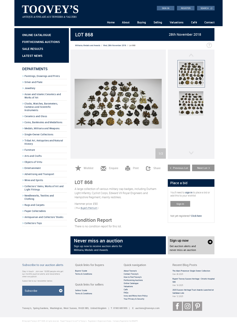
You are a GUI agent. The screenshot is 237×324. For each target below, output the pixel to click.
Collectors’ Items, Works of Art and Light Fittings (44, 188)
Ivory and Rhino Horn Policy (136, 295)
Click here (196, 215)
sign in (188, 192)
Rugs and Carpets (34, 205)
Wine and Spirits (33, 180)
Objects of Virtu (33, 162)
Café (194, 22)
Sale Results (32, 49)
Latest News (32, 56)
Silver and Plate (33, 82)
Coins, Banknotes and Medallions (43, 122)
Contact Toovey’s (131, 274)
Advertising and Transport (39, 174)
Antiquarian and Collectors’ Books (43, 217)
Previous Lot (180, 168)
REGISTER (186, 8)
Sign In (180, 203)
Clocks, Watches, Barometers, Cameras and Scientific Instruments (41, 107)
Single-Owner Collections (38, 134)
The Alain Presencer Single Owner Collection (191, 270)
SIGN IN (165, 8)
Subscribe (31, 291)
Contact (209, 22)
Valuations (177, 22)
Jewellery (29, 88)
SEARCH (207, 8)
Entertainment (32, 168)
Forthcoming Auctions (41, 42)
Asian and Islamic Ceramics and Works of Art (42, 96)
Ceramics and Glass (35, 116)
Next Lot (202, 168)
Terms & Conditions (83, 274)
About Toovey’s (130, 270)
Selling (158, 22)
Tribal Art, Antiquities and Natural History (43, 142)
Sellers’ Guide (81, 290)
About (126, 22)
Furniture (29, 149)
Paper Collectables (35, 211)
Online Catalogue (36, 35)
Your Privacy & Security (134, 298)
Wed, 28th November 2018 (114, 45)
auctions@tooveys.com (147, 308)
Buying (141, 22)
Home (111, 22)
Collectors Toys (33, 223)
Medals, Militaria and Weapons (42, 128)
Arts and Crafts (33, 155)
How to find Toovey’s (133, 277)
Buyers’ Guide (81, 270)
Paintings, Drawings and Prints (42, 76)
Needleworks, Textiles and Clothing (39, 197)
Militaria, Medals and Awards (87, 45)
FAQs (126, 292)
